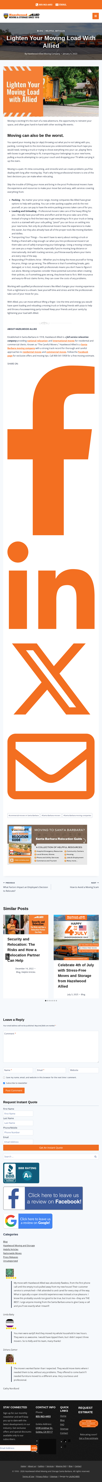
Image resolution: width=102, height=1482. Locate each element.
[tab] (45, 1000)
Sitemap (64, 1428)
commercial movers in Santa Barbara (24, 815)
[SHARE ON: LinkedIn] (51, 634)
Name (8, 1070)
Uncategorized (10, 1260)
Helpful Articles (55, 30)
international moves (64, 340)
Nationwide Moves (12, 1253)
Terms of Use (28, 1476)
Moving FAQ (61, 1466)
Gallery (41, 1466)
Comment (10, 1033)
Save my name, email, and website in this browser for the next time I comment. (41, 1077)
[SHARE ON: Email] (51, 809)
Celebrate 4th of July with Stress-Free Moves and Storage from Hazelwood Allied (76, 975)
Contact (64, 1432)
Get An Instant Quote (51, 1147)
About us (32, 1466)
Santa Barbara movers (51, 815)
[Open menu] (95, 16)
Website (74, 1070)
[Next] (94, 956)
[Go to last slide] (7, 956)
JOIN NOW (34, 1449)
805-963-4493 (43, 1416)
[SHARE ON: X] (51, 721)
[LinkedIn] (69, 1441)
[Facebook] (65, 1441)
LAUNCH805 (74, 1476)
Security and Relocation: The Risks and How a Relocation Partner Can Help (23, 950)
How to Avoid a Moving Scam (84, 885)
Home (63, 1415)
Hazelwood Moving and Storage (19, 1245)
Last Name (8, 1118)
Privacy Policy (42, 1476)
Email (40, 1070)
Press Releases (10, 1257)
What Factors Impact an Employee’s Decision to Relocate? (25, 887)
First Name (8, 1108)
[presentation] (25, 924)
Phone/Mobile (10, 1127)
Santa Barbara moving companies (77, 815)
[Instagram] (65, 1446)
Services (50, 1466)
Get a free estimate (88, 1438)
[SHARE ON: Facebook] (51, 534)
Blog (40, 30)
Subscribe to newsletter (16, 1083)
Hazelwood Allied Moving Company (43, 53)
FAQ (62, 1424)
